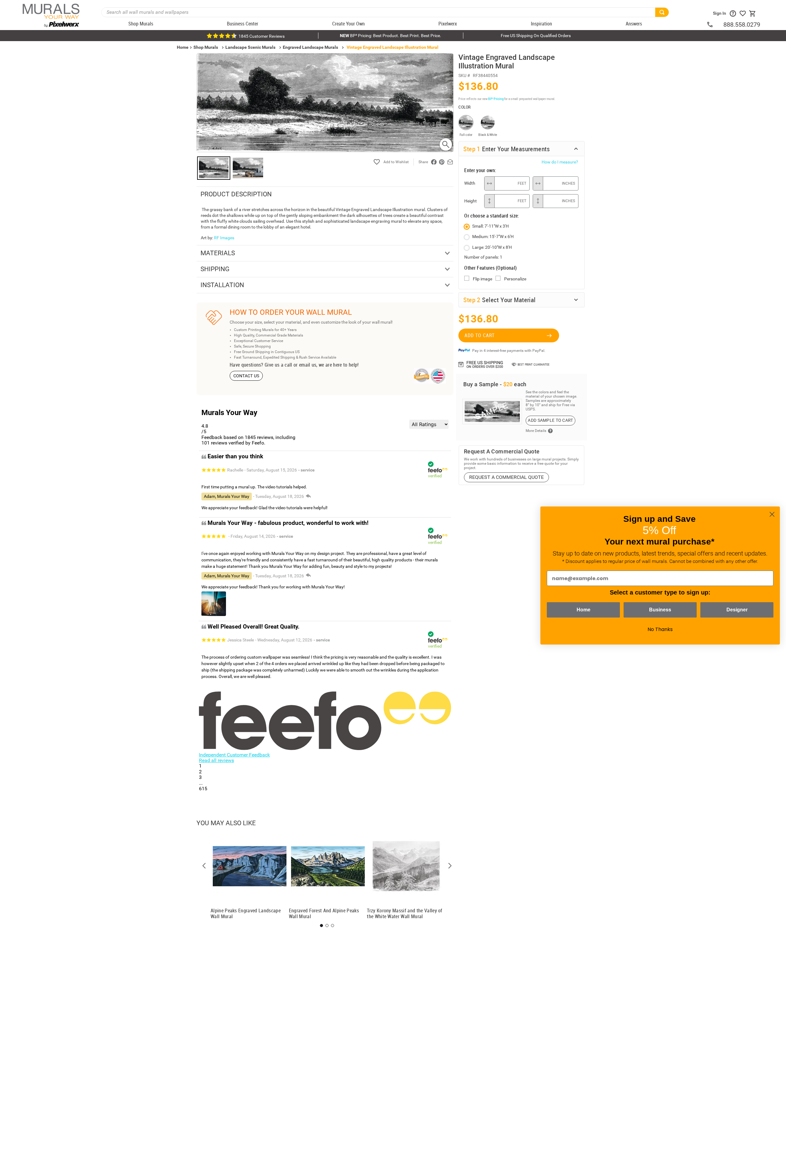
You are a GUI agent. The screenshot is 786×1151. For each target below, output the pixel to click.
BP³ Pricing (495, 98)
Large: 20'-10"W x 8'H (492, 247)
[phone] (714, 24)
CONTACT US (246, 375)
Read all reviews (216, 760)
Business (660, 609)
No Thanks (660, 629)
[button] (204, 865)
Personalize (515, 278)
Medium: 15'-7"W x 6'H (493, 236)
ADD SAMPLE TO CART (550, 420)
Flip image (482, 278)
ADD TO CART (480, 335)
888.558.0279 (741, 24)
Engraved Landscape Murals (310, 47)
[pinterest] (442, 162)
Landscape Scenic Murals (250, 47)
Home (583, 609)
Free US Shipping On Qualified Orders (536, 35)
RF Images (224, 237)
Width (469, 183)
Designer (737, 609)
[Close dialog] (772, 514)
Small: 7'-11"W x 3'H (490, 226)
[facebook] (434, 162)
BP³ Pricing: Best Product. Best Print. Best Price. (390, 35)
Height (470, 200)
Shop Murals (205, 47)
